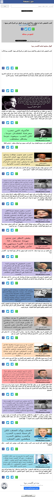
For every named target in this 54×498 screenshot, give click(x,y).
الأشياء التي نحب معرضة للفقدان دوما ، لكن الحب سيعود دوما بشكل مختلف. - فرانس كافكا (28, 143)
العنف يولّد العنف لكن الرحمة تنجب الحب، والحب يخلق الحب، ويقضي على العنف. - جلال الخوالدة (26, 444)
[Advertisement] (27, 15)
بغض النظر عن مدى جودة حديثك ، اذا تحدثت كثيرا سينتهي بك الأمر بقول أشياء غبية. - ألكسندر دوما (26, 251)
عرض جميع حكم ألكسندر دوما (31, 488)
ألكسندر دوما (23, 25)
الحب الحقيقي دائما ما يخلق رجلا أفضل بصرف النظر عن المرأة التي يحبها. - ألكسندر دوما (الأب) (27, 51)
